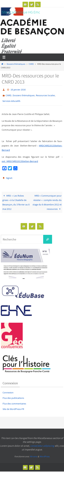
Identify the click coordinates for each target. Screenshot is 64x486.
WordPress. (45, 453)
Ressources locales (45, 94)
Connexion (8, 389)
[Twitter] (31, 4)
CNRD (31, 64)
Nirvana (33, 453)
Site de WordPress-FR (13, 405)
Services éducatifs (11, 99)
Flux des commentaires (14, 400)
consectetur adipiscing (42, 442)
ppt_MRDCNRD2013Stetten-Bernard (20, 159)
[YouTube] (25, 4)
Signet (9, 175)
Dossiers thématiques (16, 64)
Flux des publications (13, 394)
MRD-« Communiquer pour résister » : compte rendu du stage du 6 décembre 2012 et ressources (47, 199)
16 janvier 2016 (18, 89)
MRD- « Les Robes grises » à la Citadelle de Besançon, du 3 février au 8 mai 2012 (16, 199)
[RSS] (38, 4)
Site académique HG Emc (21, 12)
